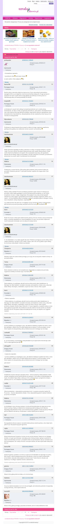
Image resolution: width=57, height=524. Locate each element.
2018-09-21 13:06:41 (27, 60)
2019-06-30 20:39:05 (27, 366)
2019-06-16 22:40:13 (27, 317)
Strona (6, 82)
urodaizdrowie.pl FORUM (11, 45)
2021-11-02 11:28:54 (27, 466)
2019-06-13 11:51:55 (27, 290)
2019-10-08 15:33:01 (27, 415)
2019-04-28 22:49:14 (27, 248)
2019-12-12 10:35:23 (27, 428)
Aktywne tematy (33, 24)
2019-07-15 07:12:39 (27, 383)
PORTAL (7, 18)
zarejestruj (37, 51)
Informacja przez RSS (12, 54)
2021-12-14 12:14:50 (27, 478)
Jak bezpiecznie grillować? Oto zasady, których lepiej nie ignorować (12, 40)
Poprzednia (13, 49)
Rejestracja (38, 18)
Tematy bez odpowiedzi (45, 24)
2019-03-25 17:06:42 (27, 119)
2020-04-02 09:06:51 (27, 446)
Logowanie (47, 18)
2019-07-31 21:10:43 (27, 398)
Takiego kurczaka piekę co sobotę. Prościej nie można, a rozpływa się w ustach (28, 40)
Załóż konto (43, 1)
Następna (34, 49)
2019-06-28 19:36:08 (27, 346)
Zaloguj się (50, 1)
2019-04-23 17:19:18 (27, 224)
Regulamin (23, 18)
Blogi (33, 1)
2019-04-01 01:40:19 (27, 134)
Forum (29, 1)
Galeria (37, 1)
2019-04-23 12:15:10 (27, 209)
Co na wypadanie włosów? (32, 45)
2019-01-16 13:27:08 (27, 84)
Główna (15, 18)
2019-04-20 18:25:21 (27, 176)
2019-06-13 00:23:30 (27, 275)
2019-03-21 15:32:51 (27, 101)
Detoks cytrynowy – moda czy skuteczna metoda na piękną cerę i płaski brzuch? (46, 40)
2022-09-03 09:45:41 (27, 491)
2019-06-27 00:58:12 (27, 332)
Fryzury (22, 45)
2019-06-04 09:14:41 (27, 262)
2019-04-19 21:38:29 (27, 161)
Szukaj (31, 18)
